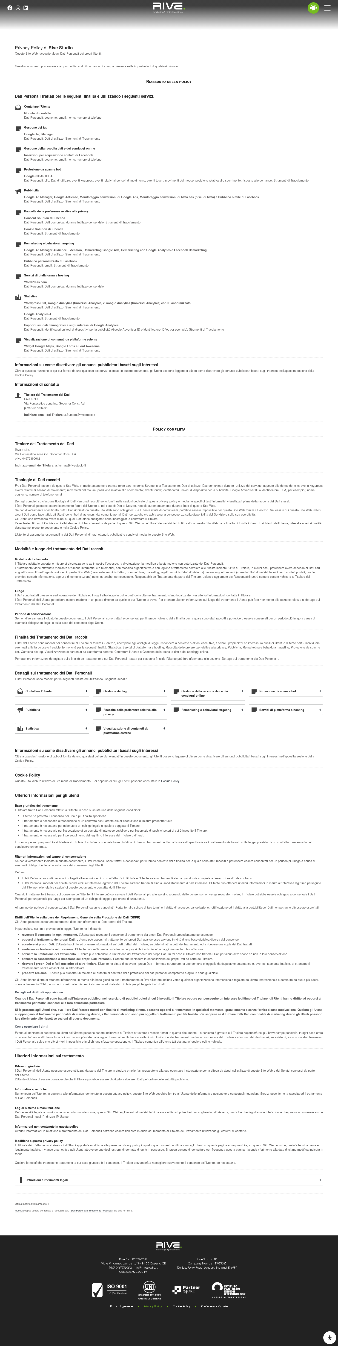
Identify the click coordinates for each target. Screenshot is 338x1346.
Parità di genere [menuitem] (121, 1306)
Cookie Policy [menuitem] (181, 1306)
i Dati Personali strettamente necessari (91, 1210)
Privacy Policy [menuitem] (152, 1306)
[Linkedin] (26, 8)
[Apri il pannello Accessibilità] (329, 1337)
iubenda (19, 1210)
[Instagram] (18, 8)
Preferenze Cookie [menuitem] (214, 1306)
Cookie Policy (170, 781)
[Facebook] (10, 8)
